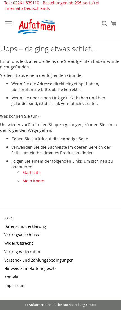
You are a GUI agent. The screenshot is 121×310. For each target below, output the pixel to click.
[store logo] (36, 26)
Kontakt (11, 277)
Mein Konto (33, 181)
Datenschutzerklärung (25, 226)
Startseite (32, 172)
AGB (8, 217)
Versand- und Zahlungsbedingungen (39, 260)
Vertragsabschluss (21, 234)
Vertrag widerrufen (22, 251)
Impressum (15, 285)
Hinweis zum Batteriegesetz (30, 268)
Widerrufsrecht (18, 243)
